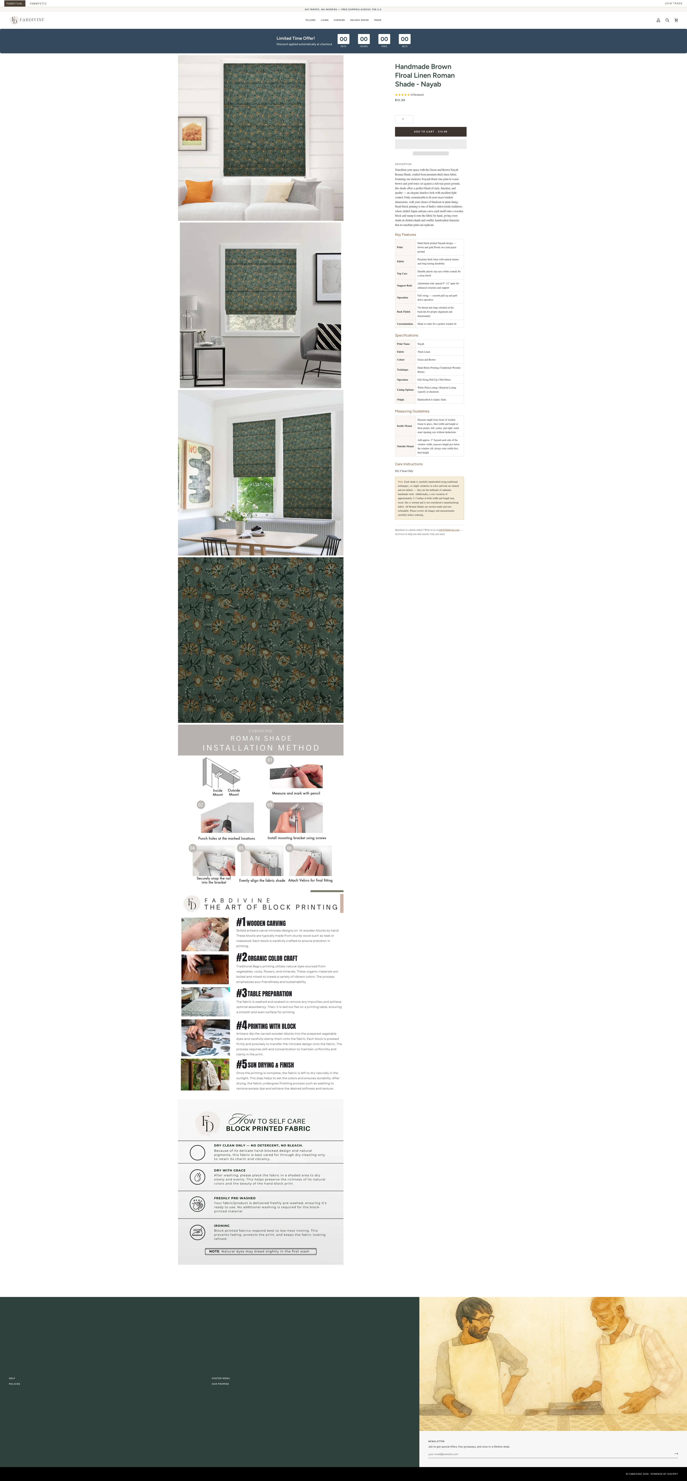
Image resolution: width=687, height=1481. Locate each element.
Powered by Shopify (664, 1474)
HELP (12, 1378)
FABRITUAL (15, 3)
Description (403, 164)
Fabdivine (635, 1474)
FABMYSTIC (38, 3)
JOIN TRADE (674, 3)
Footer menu (221, 1378)
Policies (14, 1384)
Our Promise (220, 1384)
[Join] (675, 1454)
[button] (310, 20)
